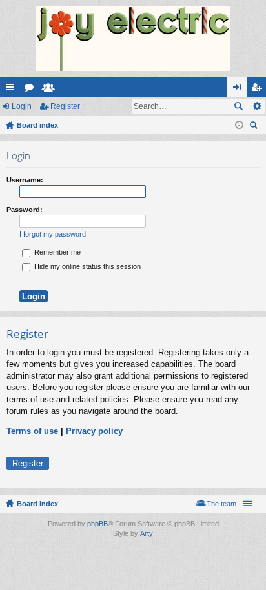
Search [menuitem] (255, 126)
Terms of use (32, 431)
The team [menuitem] (221, 503)
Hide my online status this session (86, 266)
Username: (24, 180)
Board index (37, 503)
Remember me (56, 252)
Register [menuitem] (259, 90)
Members (51, 90)
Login (22, 106)
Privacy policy (94, 431)
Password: (24, 209)
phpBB (97, 523)
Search (238, 106)
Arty (146, 533)
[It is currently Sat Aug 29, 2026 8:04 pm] (239, 125)
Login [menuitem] (239, 90)
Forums (32, 90)
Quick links (12, 90)
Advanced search (256, 106)
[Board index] (133, 38)
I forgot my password (52, 234)
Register (65, 106)
